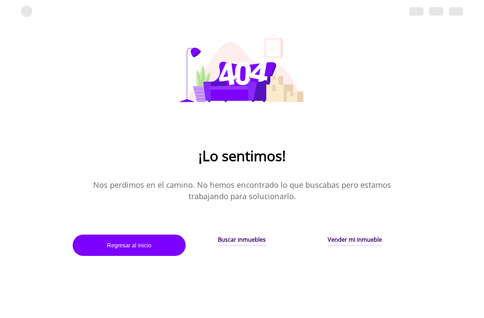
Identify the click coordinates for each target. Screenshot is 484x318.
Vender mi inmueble (355, 239)
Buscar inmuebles (242, 239)
